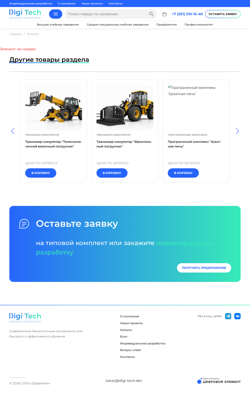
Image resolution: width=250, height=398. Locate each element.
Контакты (115, 3)
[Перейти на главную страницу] (25, 14)
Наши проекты (92, 3)
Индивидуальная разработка (30, 3)
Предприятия (166, 24)
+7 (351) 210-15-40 (187, 14)
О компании (67, 3)
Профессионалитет (199, 24)
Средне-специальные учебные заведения (118, 24)
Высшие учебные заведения (58, 24)
